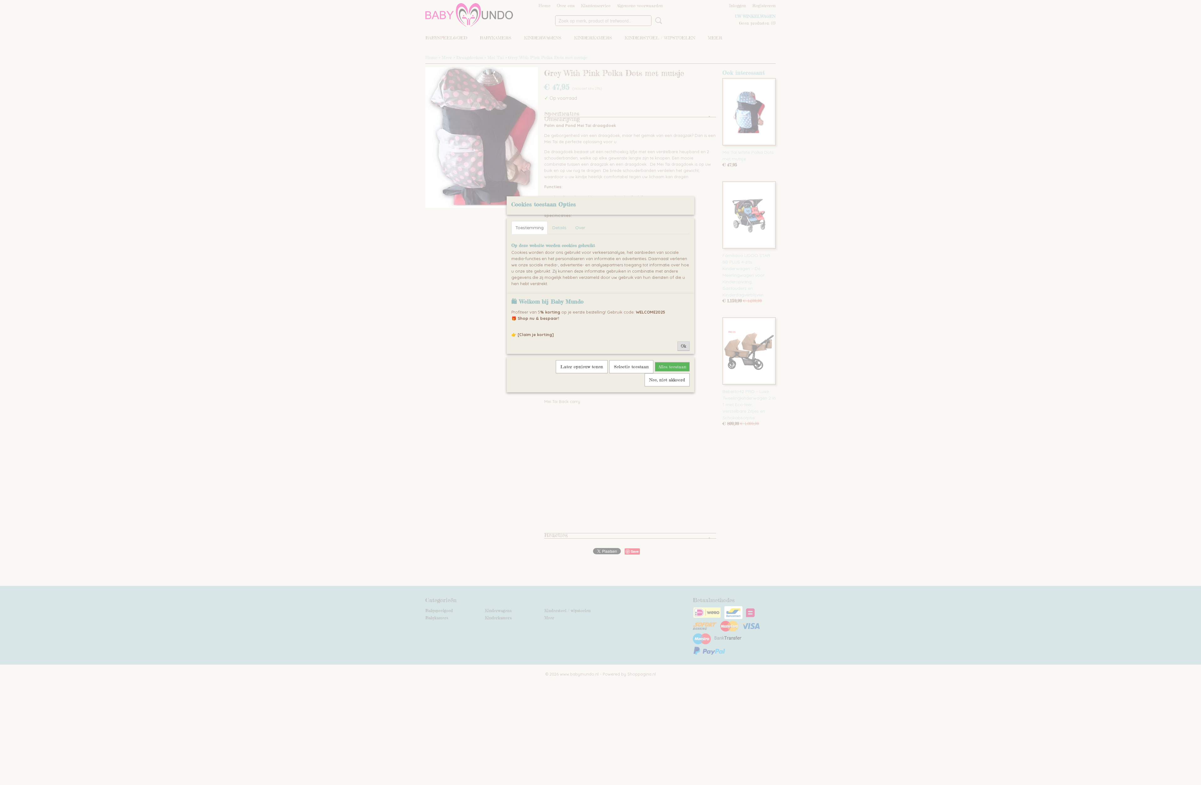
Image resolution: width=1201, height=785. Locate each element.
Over (580, 227)
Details (559, 227)
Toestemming (529, 227)
